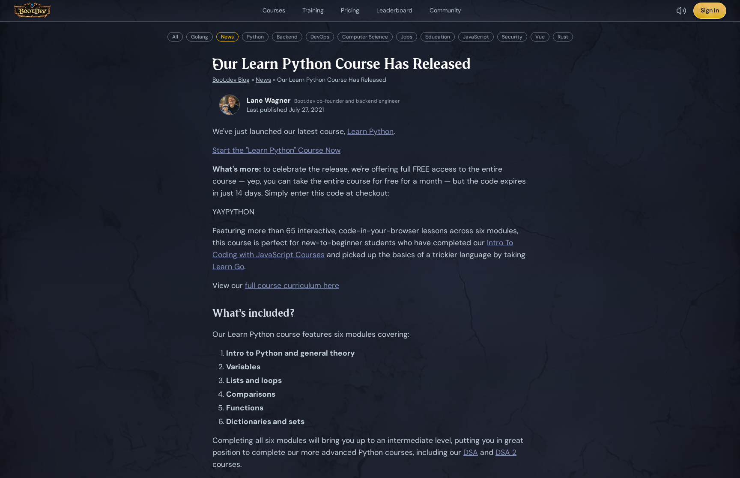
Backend (287, 36)
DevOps (319, 36)
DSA (470, 452)
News (227, 36)
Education (437, 36)
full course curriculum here (292, 285)
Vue (540, 36)
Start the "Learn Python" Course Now (276, 150)
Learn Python (370, 131)
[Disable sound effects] (681, 10)
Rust (563, 36)
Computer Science (365, 36)
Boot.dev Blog (231, 79)
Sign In (710, 10)
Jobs (406, 36)
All (175, 36)
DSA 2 (505, 452)
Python (255, 36)
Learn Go (228, 266)
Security (512, 36)
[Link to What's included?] (301, 313)
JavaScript (476, 36)
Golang (199, 36)
